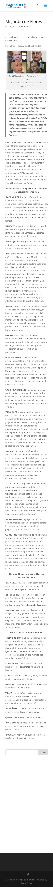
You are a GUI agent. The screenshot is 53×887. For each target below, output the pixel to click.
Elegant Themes (26, 879)
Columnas (24, 26)
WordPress (26, 883)
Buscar (43, 752)
